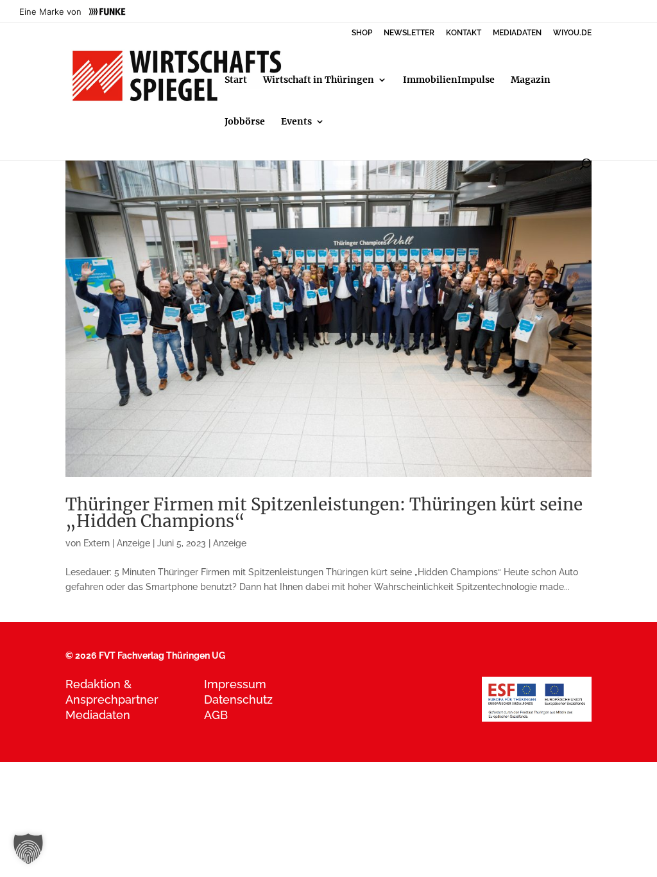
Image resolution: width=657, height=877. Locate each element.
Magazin (530, 80)
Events (296, 122)
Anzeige (229, 543)
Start (236, 80)
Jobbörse (245, 122)
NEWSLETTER (409, 33)
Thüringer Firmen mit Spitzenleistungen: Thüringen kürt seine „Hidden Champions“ (324, 513)
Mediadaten (97, 715)
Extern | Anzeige (116, 543)
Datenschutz (238, 699)
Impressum (235, 684)
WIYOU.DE (572, 33)
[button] (28, 849)
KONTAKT (463, 33)
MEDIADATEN (517, 33)
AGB (216, 715)
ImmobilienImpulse (449, 80)
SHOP (362, 33)
